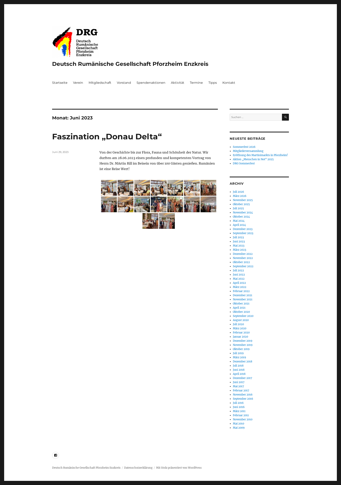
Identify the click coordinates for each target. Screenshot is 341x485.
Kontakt (228, 83)
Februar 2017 (241, 390)
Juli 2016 (238, 403)
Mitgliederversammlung (248, 151)
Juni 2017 (239, 382)
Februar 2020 (241, 332)
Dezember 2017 (242, 378)
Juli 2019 (238, 353)
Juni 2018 (239, 369)
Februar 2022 (241, 291)
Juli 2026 (238, 192)
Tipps (212, 83)
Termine (196, 83)
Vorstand (124, 83)
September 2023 (243, 233)
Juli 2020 (238, 324)
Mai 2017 (238, 386)
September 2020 (243, 316)
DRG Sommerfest (244, 163)
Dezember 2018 (242, 361)
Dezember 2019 (242, 341)
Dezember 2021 (242, 295)
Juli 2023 (238, 237)
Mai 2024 (239, 220)
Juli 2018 (238, 365)
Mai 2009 (239, 427)
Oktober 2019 (241, 349)
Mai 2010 (238, 423)
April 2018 (239, 374)
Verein (78, 83)
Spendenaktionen (151, 83)
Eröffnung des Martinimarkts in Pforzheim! (260, 155)
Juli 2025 (238, 208)
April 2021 (239, 307)
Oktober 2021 (241, 303)
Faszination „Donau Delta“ (107, 136)
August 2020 (241, 320)
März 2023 (239, 249)
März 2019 (239, 357)
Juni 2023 (239, 241)
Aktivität (177, 83)
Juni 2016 (239, 407)
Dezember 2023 (242, 229)
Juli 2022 (238, 270)
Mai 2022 (239, 278)
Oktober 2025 (241, 204)
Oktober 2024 (241, 216)
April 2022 (239, 283)
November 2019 (243, 345)
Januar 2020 (240, 336)
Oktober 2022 (241, 262)
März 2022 (239, 287)
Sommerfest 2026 (244, 147)
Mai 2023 (238, 245)
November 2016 (243, 394)
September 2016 (243, 398)
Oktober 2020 (241, 312)
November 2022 (243, 258)
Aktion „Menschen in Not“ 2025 (253, 159)
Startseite (59, 83)
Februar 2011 (241, 415)
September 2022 (243, 266)
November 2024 (243, 212)
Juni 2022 (239, 274)
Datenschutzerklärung (138, 467)
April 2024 (239, 225)
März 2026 (239, 196)
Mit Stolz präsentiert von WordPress (179, 467)
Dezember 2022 (243, 254)
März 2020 (239, 328)
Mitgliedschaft (100, 83)
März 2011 (239, 411)
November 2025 (243, 200)
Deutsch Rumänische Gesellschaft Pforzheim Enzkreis (130, 64)
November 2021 (242, 299)
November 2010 (242, 419)
